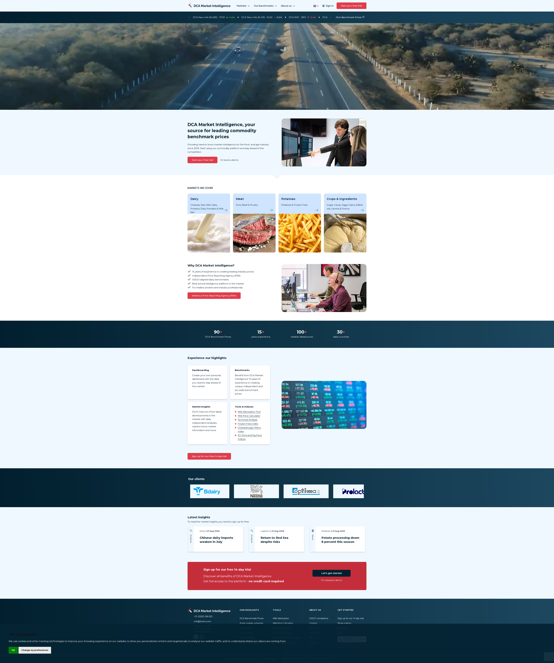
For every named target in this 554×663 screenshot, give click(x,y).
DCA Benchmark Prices (251, 618)
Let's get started (331, 573)
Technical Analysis (247, 419)
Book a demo (344, 623)
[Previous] (189, 17)
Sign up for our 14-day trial (351, 618)
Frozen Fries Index (248, 423)
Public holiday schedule (251, 623)
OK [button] (13, 650)
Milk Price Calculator (249, 415)
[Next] (330, 17)
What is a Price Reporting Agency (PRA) (214, 295)
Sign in (329, 5)
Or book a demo (229, 160)
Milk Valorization (281, 618)
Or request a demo (331, 580)
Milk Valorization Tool (249, 411)
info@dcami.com (202, 621)
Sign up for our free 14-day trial (209, 456)
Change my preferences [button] (34, 650)
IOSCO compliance (318, 618)
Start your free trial (351, 5)
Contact (313, 623)
